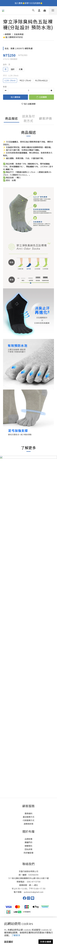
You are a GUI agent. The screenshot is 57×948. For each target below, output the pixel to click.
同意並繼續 (45, 941)
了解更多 (15, 935)
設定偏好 (8, 941)
